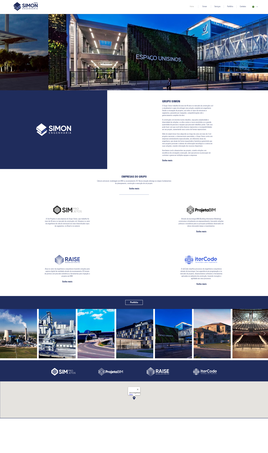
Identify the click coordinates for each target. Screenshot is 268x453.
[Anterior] (11, 52)
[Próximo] (257, 52)
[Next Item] (264, 334)
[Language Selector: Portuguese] (255, 6)
